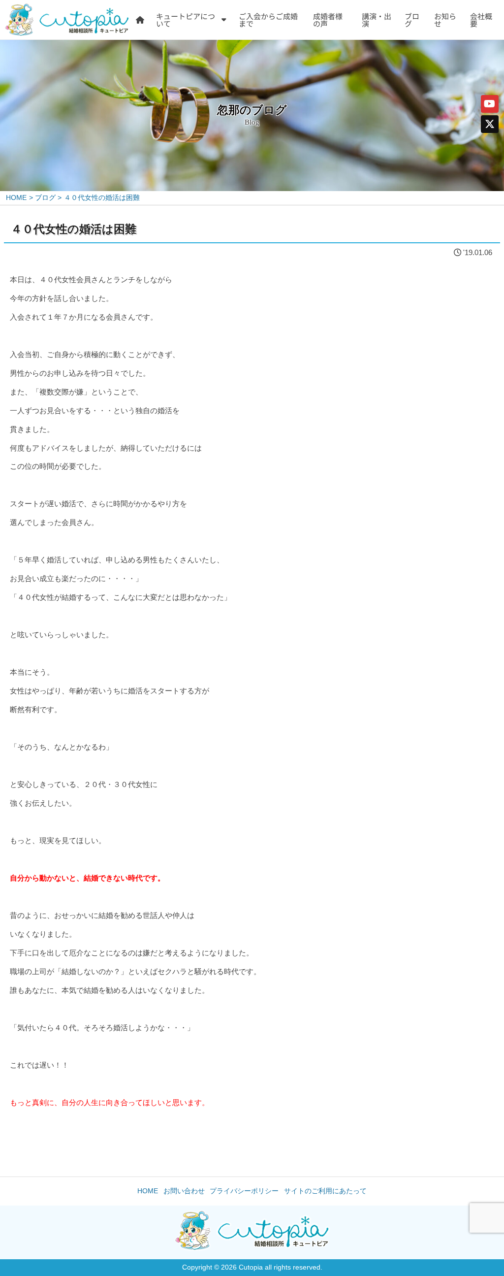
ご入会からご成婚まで (268, 20)
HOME (147, 1191)
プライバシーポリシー (244, 1191)
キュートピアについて (185, 20)
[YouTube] (490, 104)
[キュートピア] (67, 19)
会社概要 (481, 20)
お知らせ (445, 20)
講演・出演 (376, 20)
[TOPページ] (140, 20)
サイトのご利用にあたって (325, 1191)
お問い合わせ (184, 1191)
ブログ (412, 20)
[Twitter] (490, 124)
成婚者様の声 (328, 20)
